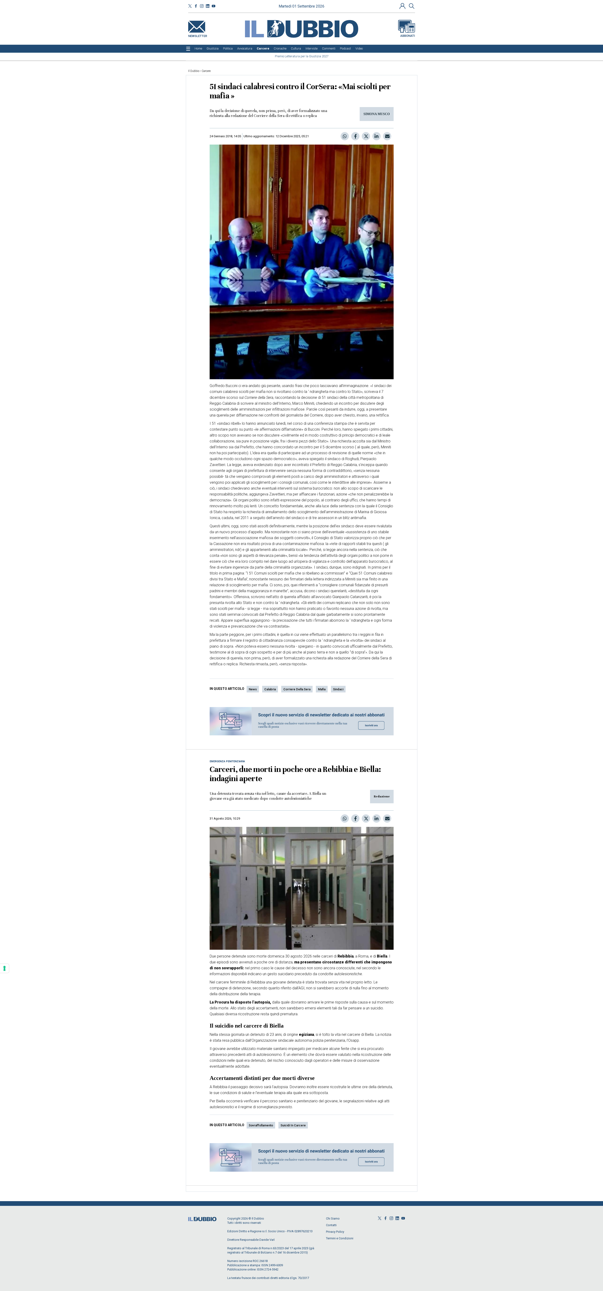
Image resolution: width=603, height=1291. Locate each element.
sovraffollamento (261, 1125)
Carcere (206, 71)
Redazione (382, 796)
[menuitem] (198, 48)
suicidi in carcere (293, 1125)
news (253, 689)
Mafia (322, 689)
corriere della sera (296, 689)
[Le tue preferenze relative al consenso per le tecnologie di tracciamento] (4, 968)
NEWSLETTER (197, 35)
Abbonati (407, 35)
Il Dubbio (193, 71)
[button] (403, 5)
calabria (270, 689)
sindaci (338, 689)
